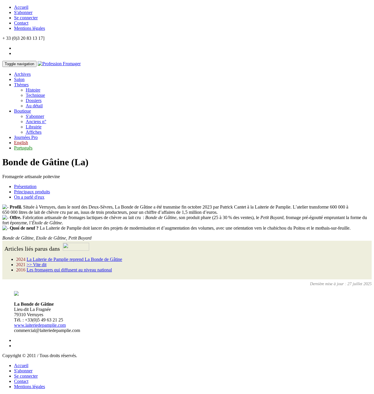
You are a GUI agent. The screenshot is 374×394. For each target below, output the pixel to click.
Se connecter (26, 17)
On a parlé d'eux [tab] (29, 197)
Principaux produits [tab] (32, 191)
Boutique (22, 111)
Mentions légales (29, 28)
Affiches (33, 132)
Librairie (33, 126)
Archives (22, 74)
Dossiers (33, 100)
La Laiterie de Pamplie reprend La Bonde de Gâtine (74, 259)
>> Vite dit (36, 264)
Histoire (33, 89)
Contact (21, 22)
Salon (19, 79)
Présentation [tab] (25, 186)
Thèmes (21, 84)
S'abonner (23, 12)
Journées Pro (26, 137)
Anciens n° (36, 121)
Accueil (21, 7)
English (21, 142)
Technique (35, 95)
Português (23, 147)
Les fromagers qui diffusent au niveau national (69, 269)
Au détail (34, 105)
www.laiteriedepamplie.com (40, 325)
